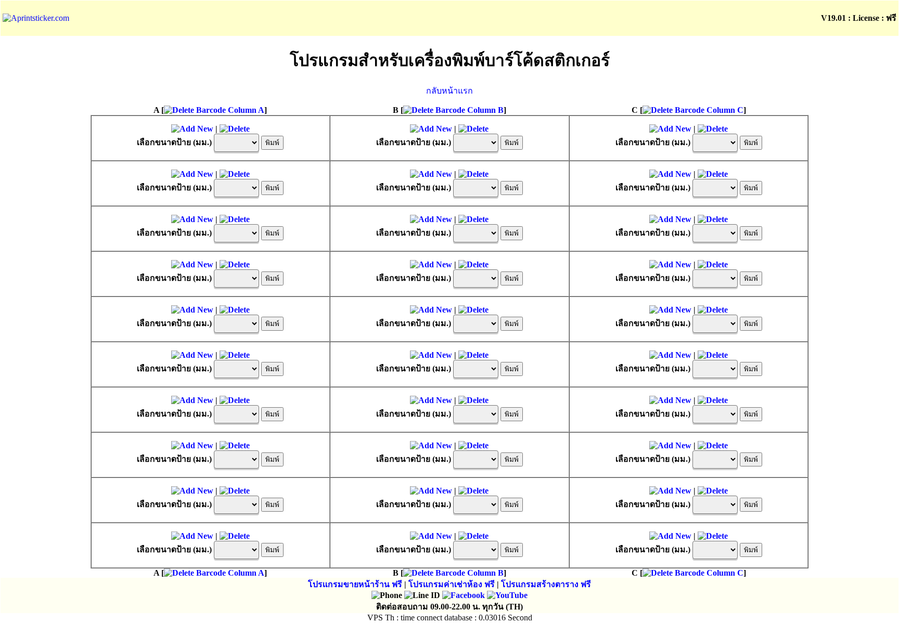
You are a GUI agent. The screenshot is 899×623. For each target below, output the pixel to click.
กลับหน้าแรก (449, 90)
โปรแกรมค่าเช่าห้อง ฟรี (451, 584)
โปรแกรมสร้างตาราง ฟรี (546, 584)
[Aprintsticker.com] (36, 18)
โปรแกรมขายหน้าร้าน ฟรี (355, 584)
